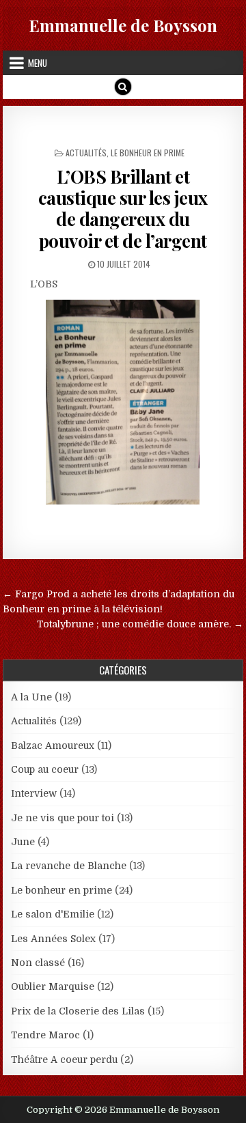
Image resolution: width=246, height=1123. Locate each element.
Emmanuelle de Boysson (123, 25)
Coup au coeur (45, 769)
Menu (37, 63)
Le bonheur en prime (147, 152)
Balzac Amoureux (52, 745)
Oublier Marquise (52, 986)
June (23, 841)
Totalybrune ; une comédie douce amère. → (140, 624)
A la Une (31, 697)
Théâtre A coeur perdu (64, 1059)
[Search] (123, 87)
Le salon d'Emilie (52, 914)
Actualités (86, 152)
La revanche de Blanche (68, 865)
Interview (34, 793)
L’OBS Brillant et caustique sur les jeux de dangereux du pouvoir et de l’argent (123, 209)
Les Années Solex (53, 938)
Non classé (38, 962)
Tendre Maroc (45, 1034)
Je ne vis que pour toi (62, 817)
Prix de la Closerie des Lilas (78, 1011)
